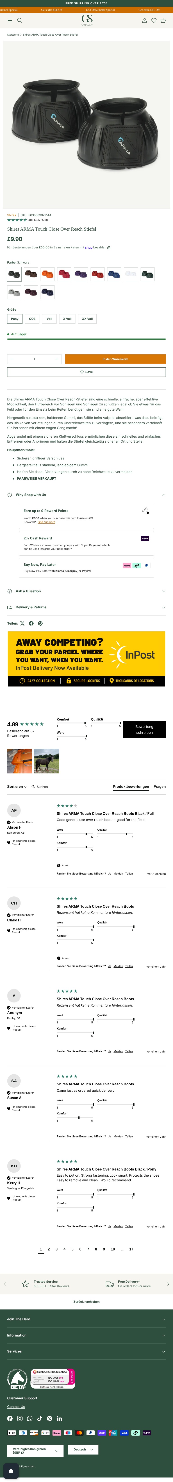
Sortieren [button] (15, 787)
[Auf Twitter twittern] (22, 623)
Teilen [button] (129, 873)
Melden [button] (118, 873)
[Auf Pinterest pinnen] (40, 623)
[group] (31, 724)
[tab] (131, 787)
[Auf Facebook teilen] (31, 623)
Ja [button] (109, 873)
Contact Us (16, 1407)
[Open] (11, 1471)
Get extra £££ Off (49, 9)
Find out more (46, 522)
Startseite (13, 34)
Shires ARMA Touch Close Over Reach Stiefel (50, 34)
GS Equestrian (25, 1466)
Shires (11, 215)
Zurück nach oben (86, 1301)
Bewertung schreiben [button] (144, 729)
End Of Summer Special (97, 9)
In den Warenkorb (115, 359)
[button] (163, 20)
